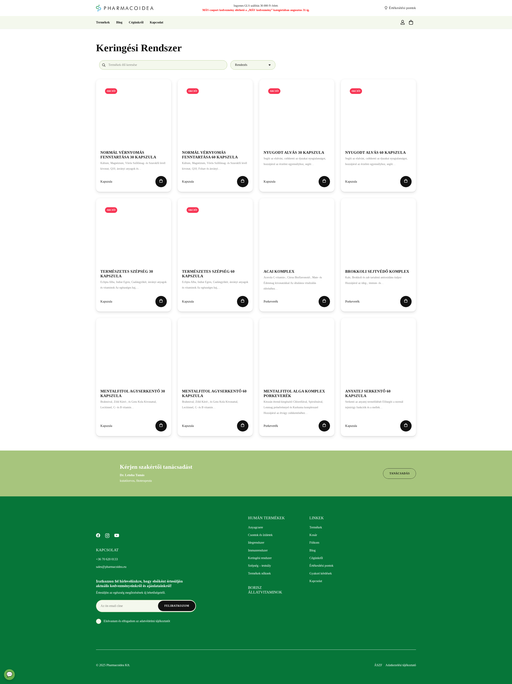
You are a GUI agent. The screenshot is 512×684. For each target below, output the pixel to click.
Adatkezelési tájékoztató (400, 665)
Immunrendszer (258, 550)
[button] (161, 181)
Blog (312, 550)
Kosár (313, 535)
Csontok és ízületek (260, 535)
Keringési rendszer (260, 558)
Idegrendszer (256, 542)
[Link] (403, 22)
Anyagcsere (255, 527)
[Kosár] (411, 22)
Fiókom (314, 542)
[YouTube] (116, 535)
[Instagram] (107, 535)
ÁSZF (378, 665)
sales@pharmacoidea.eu (111, 566)
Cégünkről (316, 558)
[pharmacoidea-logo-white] (128, 519)
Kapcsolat (315, 581)
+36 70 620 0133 (107, 559)
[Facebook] (98, 535)
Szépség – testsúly (259, 565)
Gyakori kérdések (320, 573)
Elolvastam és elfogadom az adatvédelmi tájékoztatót (136, 621)
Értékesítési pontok (321, 565)
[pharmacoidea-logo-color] (124, 8)
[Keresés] (103, 64)
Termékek (315, 527)
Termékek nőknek (259, 573)
